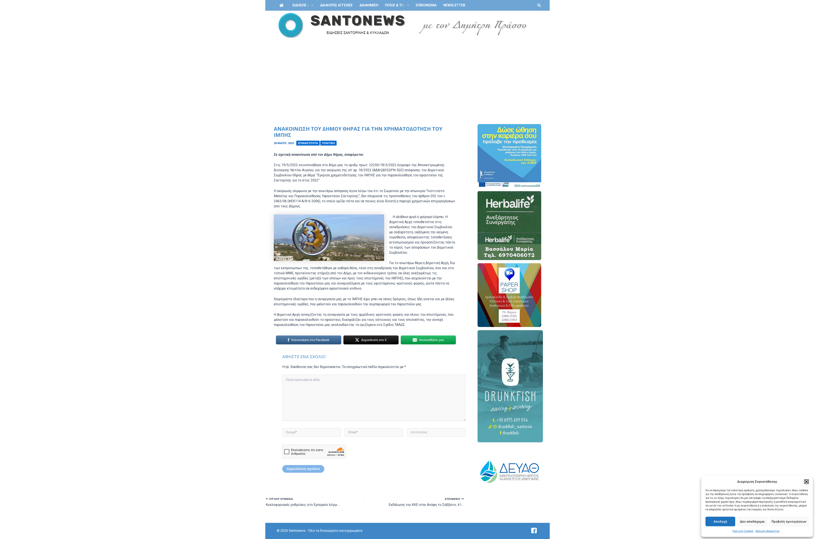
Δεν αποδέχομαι (752, 521)
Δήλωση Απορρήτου (768, 531)
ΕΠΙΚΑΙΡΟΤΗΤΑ (308, 143)
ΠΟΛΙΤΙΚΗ (328, 143)
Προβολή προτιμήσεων (788, 521)
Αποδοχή (720, 521)
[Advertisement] (407, 72)
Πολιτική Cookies (742, 531)
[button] (806, 482)
